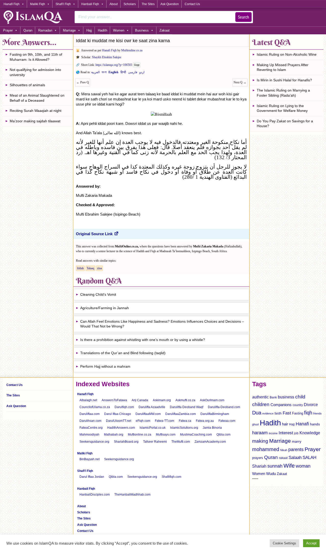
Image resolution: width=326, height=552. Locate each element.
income (273, 433)
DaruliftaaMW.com (148, 414)
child (300, 396)
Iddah (80, 268)
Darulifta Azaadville (152, 407)
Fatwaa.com (227, 421)
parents (296, 449)
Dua (256, 412)
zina (99, 268)
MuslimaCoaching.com (196, 434)
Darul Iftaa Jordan (91, 477)
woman (303, 466)
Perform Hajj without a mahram (105, 366)
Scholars (130, 4)
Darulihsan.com (90, 421)
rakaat (283, 458)
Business (142, 30)
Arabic (95, 73)
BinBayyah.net (89, 459)
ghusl (255, 424)
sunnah (274, 466)
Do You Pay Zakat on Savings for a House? (285, 123)
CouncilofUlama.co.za (94, 407)
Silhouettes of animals (27, 85)
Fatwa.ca (185, 421)
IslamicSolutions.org (184, 427)
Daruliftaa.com (89, 414)
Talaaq (90, 268)
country (298, 405)
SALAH (309, 457)
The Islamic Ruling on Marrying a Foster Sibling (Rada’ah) (283, 92)
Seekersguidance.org (94, 441)
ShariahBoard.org (126, 441)
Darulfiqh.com (124, 407)
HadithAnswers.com (121, 427)
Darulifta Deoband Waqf (186, 407)
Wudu (271, 474)
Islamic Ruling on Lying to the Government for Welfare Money (282, 108)
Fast (287, 413)
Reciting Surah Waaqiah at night (35, 111)
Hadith (102, 30)
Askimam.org (162, 400)
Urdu (141, 73)
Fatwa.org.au (205, 421)
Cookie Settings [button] (284, 543)
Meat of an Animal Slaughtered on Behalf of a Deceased (37, 97)
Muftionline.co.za (131, 50)
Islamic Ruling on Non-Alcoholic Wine (287, 54)
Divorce (311, 404)
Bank (273, 397)
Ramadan (45, 30)
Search (243, 17)
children (260, 404)
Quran (27, 30)
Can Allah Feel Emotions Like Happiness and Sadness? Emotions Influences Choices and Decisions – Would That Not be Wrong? (162, 324)
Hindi (123, 73)
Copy (137, 65)
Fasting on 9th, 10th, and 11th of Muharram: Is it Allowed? (36, 57)
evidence (268, 413)
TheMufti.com (180, 441)
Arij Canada (140, 400)
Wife (289, 466)
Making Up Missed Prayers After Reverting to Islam (282, 67)
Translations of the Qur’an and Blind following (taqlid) (123, 353)
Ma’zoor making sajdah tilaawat (35, 121)
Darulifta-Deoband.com (224, 407)
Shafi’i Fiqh (85, 471)
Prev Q (82, 82)
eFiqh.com (143, 421)
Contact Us (192, 4)
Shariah (259, 466)
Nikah (283, 450)
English (113, 73)
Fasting (297, 413)
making (260, 441)
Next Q (240, 82)
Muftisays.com (165, 434)
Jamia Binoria (212, 427)
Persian (132, 73)
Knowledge (310, 433)
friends (317, 413)
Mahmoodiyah (89, 434)
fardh (278, 413)
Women (118, 30)
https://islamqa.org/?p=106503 (114, 65)
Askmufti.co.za (185, 400)
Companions (281, 404)
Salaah (295, 457)
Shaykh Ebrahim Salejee (106, 57)
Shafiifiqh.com (171, 477)
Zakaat (164, 30)
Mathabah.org (113, 434)
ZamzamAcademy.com (210, 441)
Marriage (69, 30)
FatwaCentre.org (91, 427)
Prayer (8, 30)
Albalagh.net (88, 400)
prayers (257, 458)
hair (285, 424)
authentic (260, 397)
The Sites (148, 4)
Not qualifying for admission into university (35, 72)
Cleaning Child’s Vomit (98, 294)
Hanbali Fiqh (90, 4)
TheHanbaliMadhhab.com (132, 494)
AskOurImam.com (212, 400)
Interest (286, 432)
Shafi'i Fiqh (63, 4)
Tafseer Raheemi (155, 441)
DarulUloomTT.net (118, 421)
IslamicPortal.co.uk (153, 427)
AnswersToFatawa (114, 400)
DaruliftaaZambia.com (180, 414)
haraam (260, 432)
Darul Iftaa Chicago (117, 414)
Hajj (89, 30)
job (296, 433)
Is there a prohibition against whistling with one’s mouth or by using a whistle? (142, 340)
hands (315, 424)
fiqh (308, 412)
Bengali (104, 73)
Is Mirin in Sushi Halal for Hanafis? (284, 80)
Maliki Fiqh (37, 4)
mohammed (265, 449)
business (286, 397)
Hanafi (302, 423)
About (114, 4)
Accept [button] (311, 543)
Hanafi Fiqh (12, 4)
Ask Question (169, 4)
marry (296, 441)
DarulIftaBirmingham (214, 414)
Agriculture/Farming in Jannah (104, 308)
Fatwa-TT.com (164, 421)
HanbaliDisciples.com (94, 494)
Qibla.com (223, 434)
